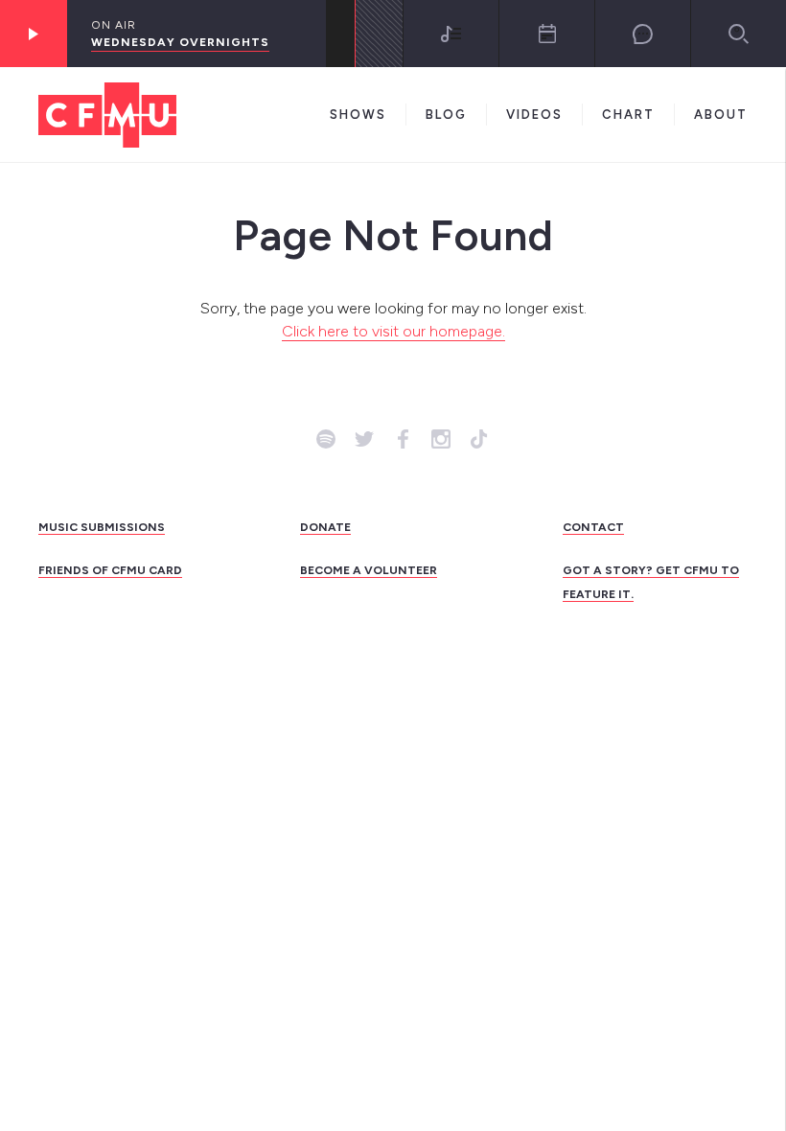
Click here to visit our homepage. (393, 331)
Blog (446, 114)
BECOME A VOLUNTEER (368, 570)
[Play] (33, 33)
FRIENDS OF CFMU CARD (110, 570)
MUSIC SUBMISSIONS (101, 527)
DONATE (325, 527)
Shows (358, 114)
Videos (534, 114)
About (721, 114)
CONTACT (593, 527)
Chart (628, 114)
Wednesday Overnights (180, 42)
